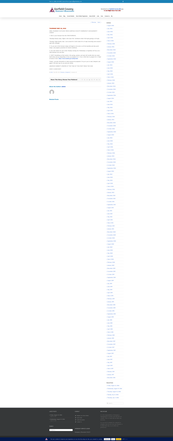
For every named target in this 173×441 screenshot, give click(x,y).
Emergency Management (65, 72)
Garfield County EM (115, 9)
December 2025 (111, 49)
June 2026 (110, 31)
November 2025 (111, 52)
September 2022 (111, 168)
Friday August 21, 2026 (113, 385)
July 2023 (109, 137)
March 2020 (110, 259)
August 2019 (110, 280)
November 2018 (111, 307)
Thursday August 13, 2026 (114, 391)
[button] (111, 16)
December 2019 (111, 268)
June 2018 (109, 323)
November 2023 (111, 125)
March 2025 (110, 77)
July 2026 (109, 28)
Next (99, 22)
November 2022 (111, 162)
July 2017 (109, 356)
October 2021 (110, 201)
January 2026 (110, 46)
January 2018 (110, 338)
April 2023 (110, 147)
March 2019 (110, 295)
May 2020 (110, 253)
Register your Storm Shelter (83, 415)
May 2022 (110, 180)
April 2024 (110, 110)
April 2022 (110, 183)
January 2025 (110, 83)
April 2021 (110, 219)
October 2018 (110, 310)
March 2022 (110, 186)
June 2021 (109, 213)
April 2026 (110, 37)
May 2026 (110, 34)
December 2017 (111, 341)
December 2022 (111, 159)
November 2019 (111, 271)
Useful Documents (81, 419)
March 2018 (110, 332)
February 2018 (111, 335)
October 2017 (110, 347)
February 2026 (111, 43)
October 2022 (111, 165)
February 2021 (111, 226)
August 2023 (110, 134)
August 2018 (110, 317)
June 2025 (110, 68)
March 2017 (110, 368)
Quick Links (79, 417)
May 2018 (109, 326)
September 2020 (111, 241)
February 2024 (111, 116)
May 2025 (110, 71)
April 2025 (110, 74)
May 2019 (109, 289)
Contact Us (79, 422)
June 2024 (110, 104)
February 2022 (111, 189)
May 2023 (110, 144)
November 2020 (111, 235)
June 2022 (110, 177)
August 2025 (110, 62)
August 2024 (110, 98)
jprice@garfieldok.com (76, 1)
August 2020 (110, 244)
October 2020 (111, 238)
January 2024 (110, 119)
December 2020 (111, 232)
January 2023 (110, 156)
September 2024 (111, 95)
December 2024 (111, 86)
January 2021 (110, 229)
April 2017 (110, 365)
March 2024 (110, 113)
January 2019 (110, 301)
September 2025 (111, 59)
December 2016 (111, 377)
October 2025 (111, 56)
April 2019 (110, 292)
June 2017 (109, 359)
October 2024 (111, 92)
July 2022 (109, 174)
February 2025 (111, 80)
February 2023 (111, 153)
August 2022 (110, 171)
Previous (94, 22)
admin (52, 72)
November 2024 (111, 89)
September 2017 (111, 350)
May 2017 (109, 362)
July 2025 (109, 65)
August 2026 (110, 25)
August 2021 (110, 207)
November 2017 (111, 344)
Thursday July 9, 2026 (113, 397)
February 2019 (111, 298)
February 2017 (111, 371)
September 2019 (111, 277)
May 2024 (110, 107)
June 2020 (110, 250)
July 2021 (109, 210)
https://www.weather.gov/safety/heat (68, 58)
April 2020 (110, 256)
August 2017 (110, 353)
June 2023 (110, 141)
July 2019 (109, 283)
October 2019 (110, 274)
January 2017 (110, 374)
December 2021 (111, 195)
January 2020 (110, 265)
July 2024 (109, 101)
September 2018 (111, 314)
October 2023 (111, 128)
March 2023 (110, 150)
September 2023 (111, 131)
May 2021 (109, 216)
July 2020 (109, 247)
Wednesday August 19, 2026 (114, 388)
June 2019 (109, 286)
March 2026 (110, 40)
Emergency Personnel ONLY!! (82, 432)
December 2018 (111, 304)
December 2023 (111, 122)
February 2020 (111, 262)
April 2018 (110, 329)
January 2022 (110, 192)
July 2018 (109, 320)
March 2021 (110, 222)
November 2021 (111, 198)
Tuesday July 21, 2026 (112, 394)
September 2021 (111, 204)
